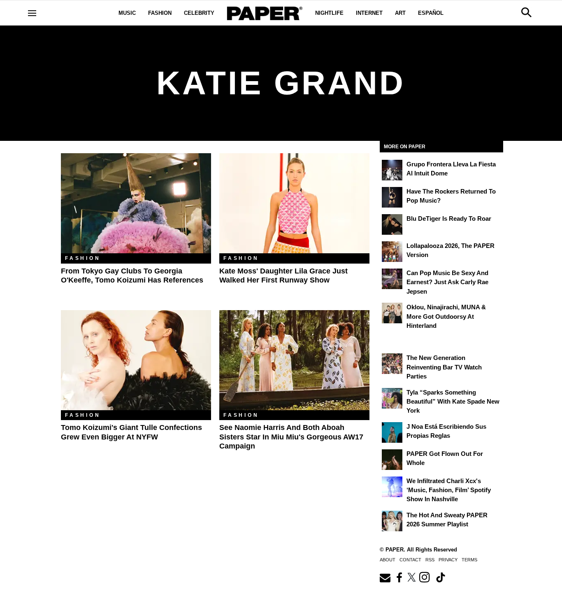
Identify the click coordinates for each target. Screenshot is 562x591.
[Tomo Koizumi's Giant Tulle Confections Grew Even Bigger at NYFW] (136, 360)
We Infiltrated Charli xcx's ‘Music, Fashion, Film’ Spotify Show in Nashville (448, 490)
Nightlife (329, 13)
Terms (469, 559)
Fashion (160, 13)
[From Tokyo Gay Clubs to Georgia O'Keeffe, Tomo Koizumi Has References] (136, 203)
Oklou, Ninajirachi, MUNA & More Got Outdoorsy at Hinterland (446, 316)
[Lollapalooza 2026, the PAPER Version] (392, 251)
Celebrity (199, 13)
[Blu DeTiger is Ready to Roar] (392, 224)
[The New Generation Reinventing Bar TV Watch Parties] (392, 363)
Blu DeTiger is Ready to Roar (448, 218)
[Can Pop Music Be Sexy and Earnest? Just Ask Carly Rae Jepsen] (392, 279)
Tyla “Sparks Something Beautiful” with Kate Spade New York (452, 401)
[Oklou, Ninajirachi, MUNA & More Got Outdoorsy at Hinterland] (392, 313)
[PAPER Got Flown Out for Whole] (392, 459)
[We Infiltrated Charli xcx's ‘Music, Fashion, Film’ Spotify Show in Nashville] (392, 487)
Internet (369, 13)
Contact (410, 559)
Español (431, 13)
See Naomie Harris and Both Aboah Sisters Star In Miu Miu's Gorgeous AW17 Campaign (291, 436)
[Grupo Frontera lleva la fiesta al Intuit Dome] (392, 170)
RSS (429, 559)
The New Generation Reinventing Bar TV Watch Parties (444, 367)
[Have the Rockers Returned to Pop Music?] (392, 197)
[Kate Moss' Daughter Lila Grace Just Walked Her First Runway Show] (294, 203)
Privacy (448, 559)
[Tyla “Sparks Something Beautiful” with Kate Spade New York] (392, 398)
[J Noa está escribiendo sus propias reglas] (392, 432)
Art (400, 13)
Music (127, 13)
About (387, 559)
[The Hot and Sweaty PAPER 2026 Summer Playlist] (392, 521)
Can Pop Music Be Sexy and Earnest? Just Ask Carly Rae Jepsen (447, 282)
